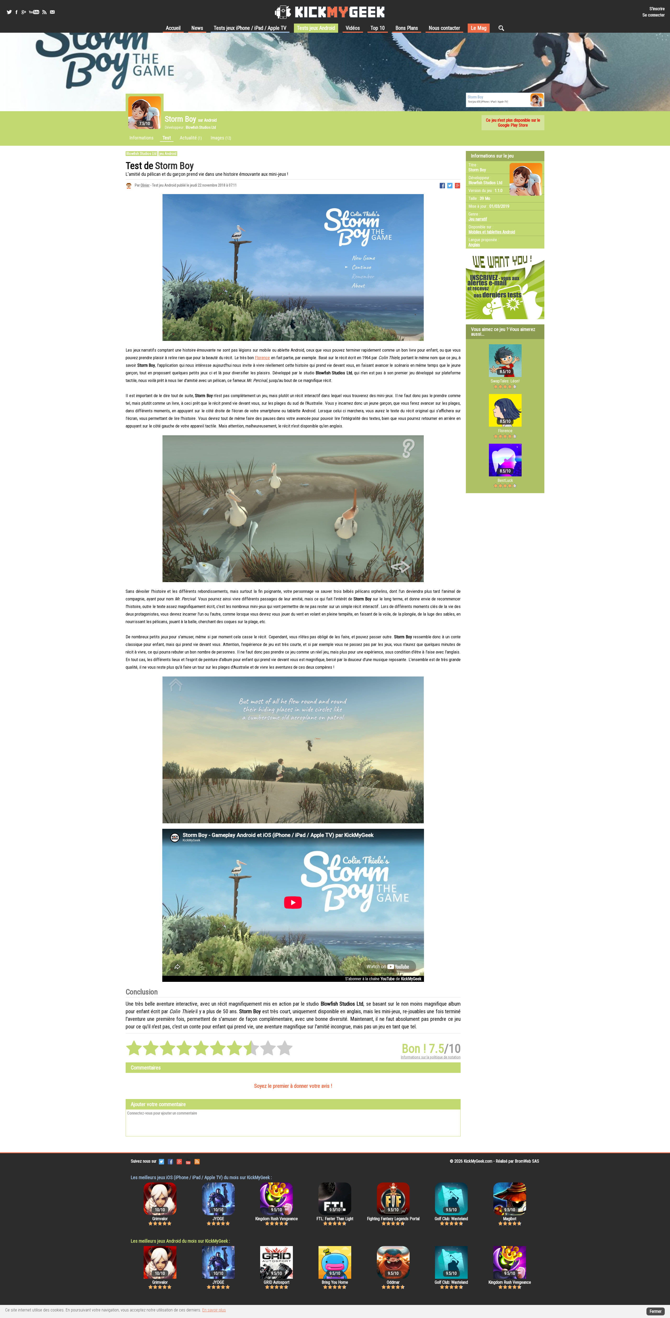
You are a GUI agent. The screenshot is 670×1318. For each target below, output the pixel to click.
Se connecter (654, 15)
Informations (142, 137)
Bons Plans (406, 28)
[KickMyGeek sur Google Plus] (23, 12)
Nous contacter (444, 28)
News (197, 28)
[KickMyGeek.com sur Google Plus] (179, 1161)
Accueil (173, 28)
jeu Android (167, 153)
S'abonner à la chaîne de (383, 978)
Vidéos (353, 28)
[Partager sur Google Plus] (457, 185)
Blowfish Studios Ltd (141, 153)
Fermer (656, 1311)
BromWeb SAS (527, 1161)
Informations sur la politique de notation (431, 1057)
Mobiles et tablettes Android (491, 231)
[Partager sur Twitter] (450, 185)
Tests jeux (250, 28)
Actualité (191, 137)
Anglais (474, 244)
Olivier (145, 185)
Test (167, 137)
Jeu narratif (477, 219)
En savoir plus (214, 1310)
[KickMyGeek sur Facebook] (16, 12)
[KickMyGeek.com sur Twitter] (161, 1161)
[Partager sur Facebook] (442, 185)
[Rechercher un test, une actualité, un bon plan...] (502, 28)
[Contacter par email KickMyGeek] (52, 12)
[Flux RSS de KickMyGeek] (44, 12)
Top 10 (378, 28)
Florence (262, 357)
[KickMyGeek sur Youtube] (34, 12)
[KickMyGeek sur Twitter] (9, 12)
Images (221, 137)
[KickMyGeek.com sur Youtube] (188, 1161)
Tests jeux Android (316, 28)
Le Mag (479, 28)
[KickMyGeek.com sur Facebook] (170, 1161)
